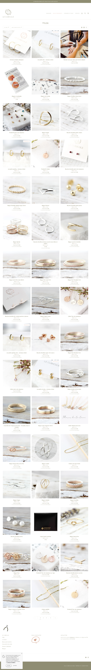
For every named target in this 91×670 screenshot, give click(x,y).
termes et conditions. (11, 662)
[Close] (59, 312)
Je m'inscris (45, 353)
